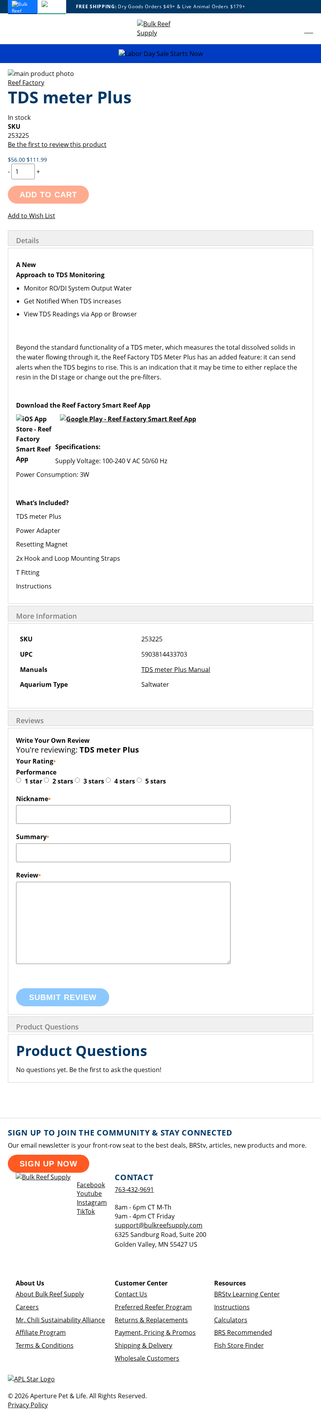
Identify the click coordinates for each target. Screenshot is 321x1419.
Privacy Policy (28, 1405)
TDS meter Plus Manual (175, 669)
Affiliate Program (41, 1332)
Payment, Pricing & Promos (155, 1332)
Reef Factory (26, 82)
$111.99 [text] (37, 159)
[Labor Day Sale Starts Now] (160, 53)
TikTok (86, 1211)
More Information (46, 616)
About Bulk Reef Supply (50, 1294)
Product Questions (47, 1026)
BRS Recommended (243, 1332)
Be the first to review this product (57, 144)
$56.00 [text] (17, 159)
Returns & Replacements (151, 1320)
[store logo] (160, 29)
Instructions (232, 1307)
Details (27, 240)
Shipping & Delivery (143, 1345)
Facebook (91, 1185)
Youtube (89, 1193)
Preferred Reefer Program (153, 1307)
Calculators (230, 1320)
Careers (27, 1307)
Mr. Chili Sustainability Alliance (60, 1320)
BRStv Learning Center (247, 1294)
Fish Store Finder (239, 1345)
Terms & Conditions (45, 1345)
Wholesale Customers (147, 1358)
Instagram (92, 1202)
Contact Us (131, 1294)
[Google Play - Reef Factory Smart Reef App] (128, 419)
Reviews (30, 720)
